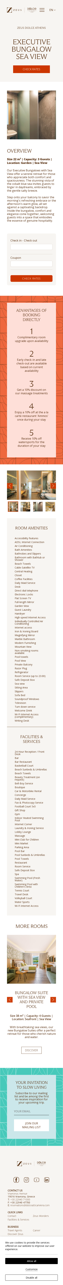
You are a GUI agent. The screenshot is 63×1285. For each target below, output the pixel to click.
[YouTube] (36, 1180)
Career (36, 1230)
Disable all (31, 1277)
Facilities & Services (18, 1219)
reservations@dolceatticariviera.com (30, 1205)
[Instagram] (26, 1180)
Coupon (15, 258)
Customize (32, 1269)
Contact (12, 1216)
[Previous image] (10, 486)
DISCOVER (31, 1050)
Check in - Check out (23, 240)
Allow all (31, 1261)
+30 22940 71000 (20, 1199)
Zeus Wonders (41, 1216)
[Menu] (42, 10)
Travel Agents (15, 1230)
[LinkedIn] (47, 1180)
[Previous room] (10, 1000)
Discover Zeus (15, 1234)
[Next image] (53, 486)
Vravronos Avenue (17, 1193)
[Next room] (53, 1000)
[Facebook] (16, 1180)
